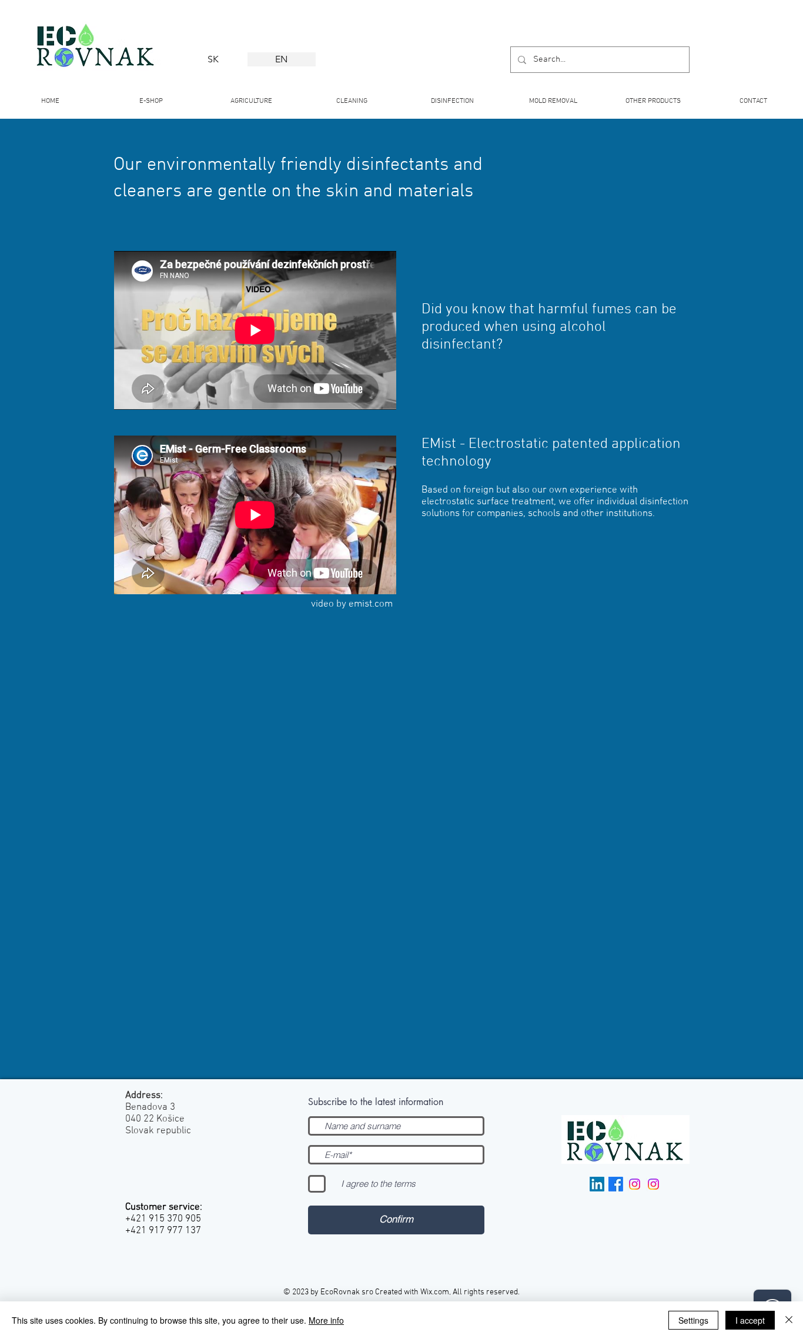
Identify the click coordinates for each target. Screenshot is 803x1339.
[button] (352, 96)
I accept (750, 1320)
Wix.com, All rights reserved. (470, 1292)
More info (326, 1320)
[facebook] (615, 1184)
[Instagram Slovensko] (653, 1184)
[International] (634, 1184)
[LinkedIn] (597, 1184)
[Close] (789, 1320)
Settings (693, 1320)
